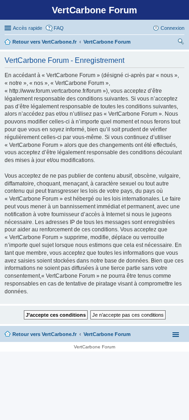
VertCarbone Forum (107, 334)
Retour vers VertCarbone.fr (44, 334)
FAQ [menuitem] (59, 28)
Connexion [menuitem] (172, 28)
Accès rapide (27, 28)
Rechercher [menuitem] (180, 42)
